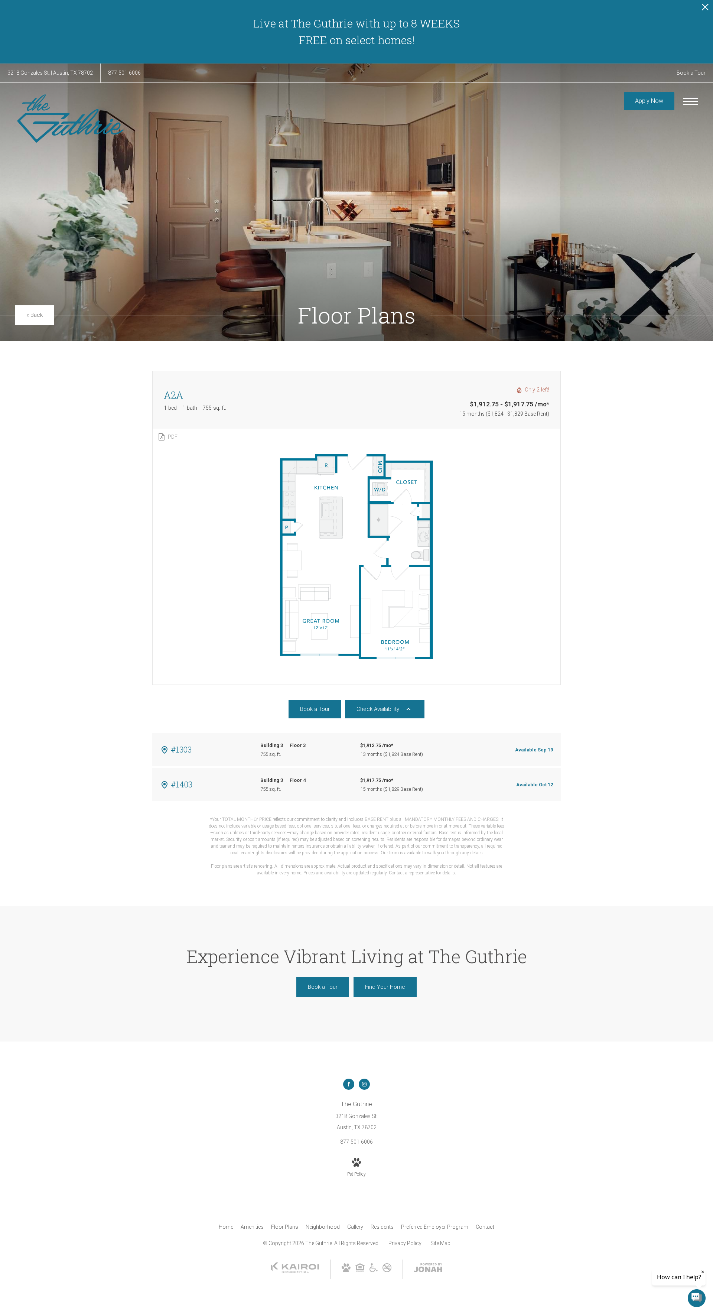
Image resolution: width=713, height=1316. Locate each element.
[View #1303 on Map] (164, 749)
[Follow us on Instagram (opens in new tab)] (364, 1084)
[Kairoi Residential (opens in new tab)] (295, 1271)
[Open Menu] (690, 101)
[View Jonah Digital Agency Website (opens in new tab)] (428, 1269)
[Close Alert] (705, 9)
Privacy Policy (404, 1243)
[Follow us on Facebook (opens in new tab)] (348, 1084)
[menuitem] (226, 1227)
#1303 (181, 749)
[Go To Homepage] (70, 118)
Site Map (440, 1243)
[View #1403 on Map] (164, 784)
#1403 (181, 784)
